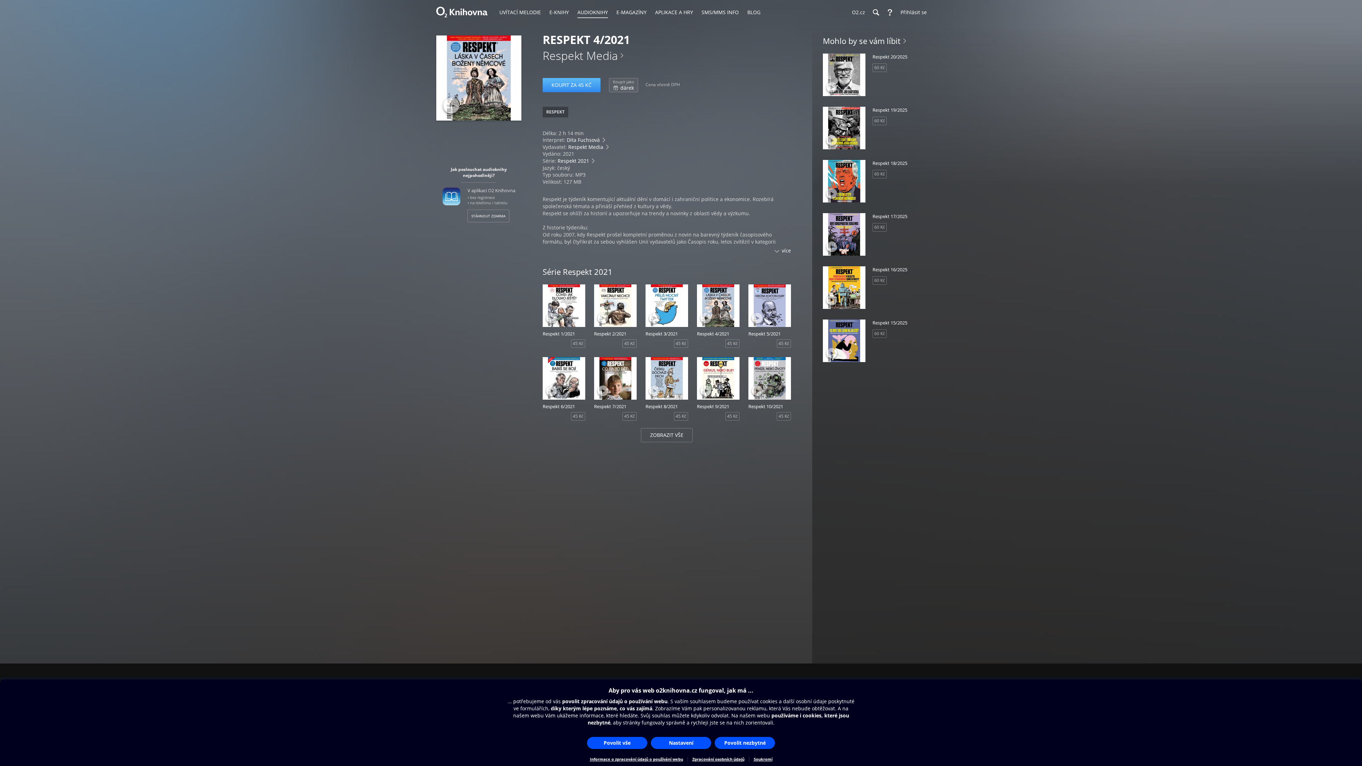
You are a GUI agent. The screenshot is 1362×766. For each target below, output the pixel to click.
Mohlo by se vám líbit (862, 40)
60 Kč (879, 68)
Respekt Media (580, 55)
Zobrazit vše (666, 435)
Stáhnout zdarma (488, 215)
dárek (623, 85)
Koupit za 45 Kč (572, 85)
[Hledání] (876, 12)
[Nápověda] (890, 12)
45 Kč (578, 343)
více (786, 250)
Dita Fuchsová (583, 140)
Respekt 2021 (573, 160)
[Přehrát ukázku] (451, 105)
